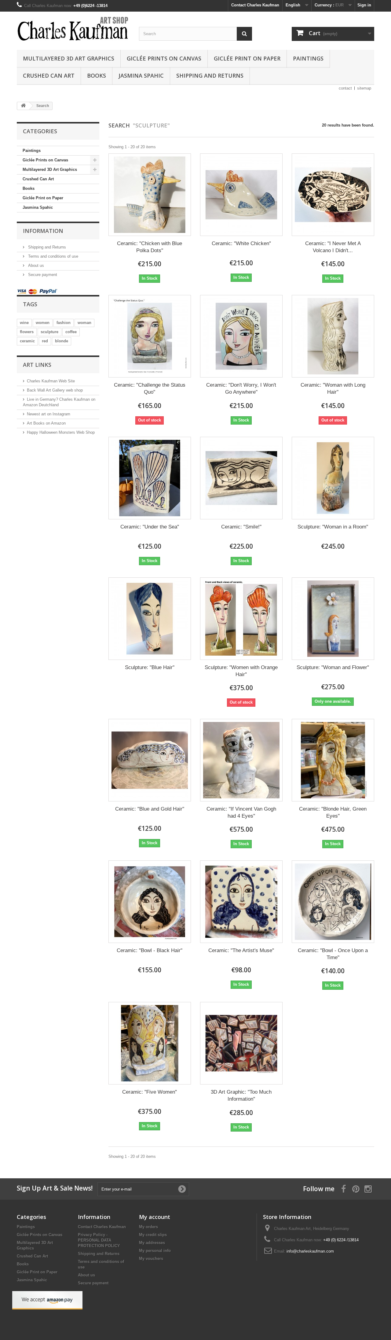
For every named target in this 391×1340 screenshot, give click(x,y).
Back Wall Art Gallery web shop (55, 390)
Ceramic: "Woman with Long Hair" (333, 388)
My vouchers (151, 1258)
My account (154, 1216)
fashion (64, 322)
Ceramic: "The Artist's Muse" (241, 950)
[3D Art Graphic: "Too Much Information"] (241, 1043)
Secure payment (42, 274)
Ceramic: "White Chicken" (241, 243)
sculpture (49, 331)
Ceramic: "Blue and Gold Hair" (149, 809)
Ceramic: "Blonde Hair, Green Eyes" (333, 812)
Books (96, 75)
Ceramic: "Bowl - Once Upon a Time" (333, 954)
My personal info (155, 1250)
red (45, 341)
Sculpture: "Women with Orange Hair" (241, 670)
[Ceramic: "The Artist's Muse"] (241, 901)
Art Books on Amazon (46, 423)
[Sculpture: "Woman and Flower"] (333, 618)
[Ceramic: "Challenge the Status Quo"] (149, 336)
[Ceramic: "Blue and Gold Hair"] (149, 760)
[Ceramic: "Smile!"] (241, 478)
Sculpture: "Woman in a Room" (333, 527)
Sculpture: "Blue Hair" (149, 667)
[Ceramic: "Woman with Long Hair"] (333, 336)
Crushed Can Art (49, 75)
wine (24, 322)
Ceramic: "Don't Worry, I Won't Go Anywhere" (241, 388)
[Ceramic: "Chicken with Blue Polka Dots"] (149, 194)
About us (35, 265)
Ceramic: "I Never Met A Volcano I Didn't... (333, 247)
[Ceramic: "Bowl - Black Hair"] (149, 901)
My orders (148, 1226)
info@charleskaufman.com (310, 1251)
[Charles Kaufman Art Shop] (73, 29)
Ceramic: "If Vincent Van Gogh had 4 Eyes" (241, 812)
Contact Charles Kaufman (255, 5)
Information (43, 230)
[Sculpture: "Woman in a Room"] (333, 478)
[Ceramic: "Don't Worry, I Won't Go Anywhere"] (241, 336)
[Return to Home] (23, 106)
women (42, 322)
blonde (61, 341)
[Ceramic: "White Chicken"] (241, 194)
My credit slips (153, 1234)
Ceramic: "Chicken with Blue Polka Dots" (149, 247)
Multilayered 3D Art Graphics (68, 58)
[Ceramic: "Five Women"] (149, 1043)
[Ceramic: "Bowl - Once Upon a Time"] (333, 901)
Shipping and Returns (209, 75)
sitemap (364, 88)
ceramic (27, 341)
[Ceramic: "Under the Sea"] (149, 478)
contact (345, 88)
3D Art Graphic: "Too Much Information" (241, 1095)
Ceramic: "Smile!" (241, 527)
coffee (71, 331)
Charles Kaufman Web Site (51, 381)
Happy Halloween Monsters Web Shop (61, 432)
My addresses (152, 1242)
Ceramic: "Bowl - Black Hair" (149, 950)
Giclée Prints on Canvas (164, 58)
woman (84, 322)
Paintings (308, 58)
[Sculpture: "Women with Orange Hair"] (241, 618)
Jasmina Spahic (141, 75)
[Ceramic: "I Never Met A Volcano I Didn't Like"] (333, 194)
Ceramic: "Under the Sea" (149, 527)
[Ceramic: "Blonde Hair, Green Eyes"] (333, 760)
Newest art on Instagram (48, 414)
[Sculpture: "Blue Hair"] (149, 618)
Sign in (364, 5)
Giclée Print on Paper (247, 58)
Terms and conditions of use (52, 256)
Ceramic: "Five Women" (149, 1092)
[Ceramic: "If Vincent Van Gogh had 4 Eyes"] (241, 760)
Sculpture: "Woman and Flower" (333, 667)
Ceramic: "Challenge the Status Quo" (149, 388)
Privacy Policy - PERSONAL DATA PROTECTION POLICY (99, 1240)
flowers (27, 331)
